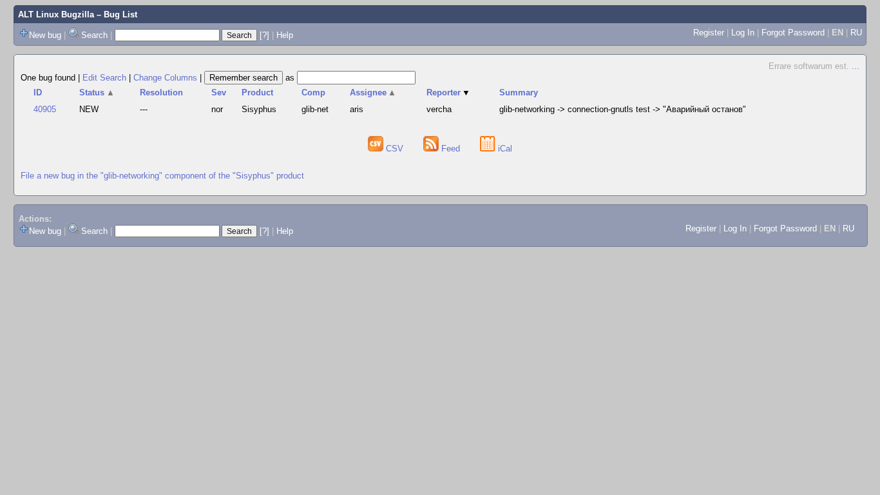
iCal (503, 148)
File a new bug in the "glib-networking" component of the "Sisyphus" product (162, 175)
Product (257, 92)
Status (97, 92)
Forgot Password (793, 32)
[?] (264, 35)
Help (284, 35)
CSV (394, 148)
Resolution (161, 92)
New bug (45, 35)
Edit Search (104, 77)
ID (37, 92)
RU (856, 32)
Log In (742, 32)
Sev (218, 92)
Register (708, 32)
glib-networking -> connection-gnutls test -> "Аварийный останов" (622, 109)
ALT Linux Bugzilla (56, 14)
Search (94, 35)
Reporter (448, 92)
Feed (451, 148)
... (855, 66)
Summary (518, 92)
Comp (313, 92)
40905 (44, 109)
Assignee (373, 92)
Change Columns (165, 77)
